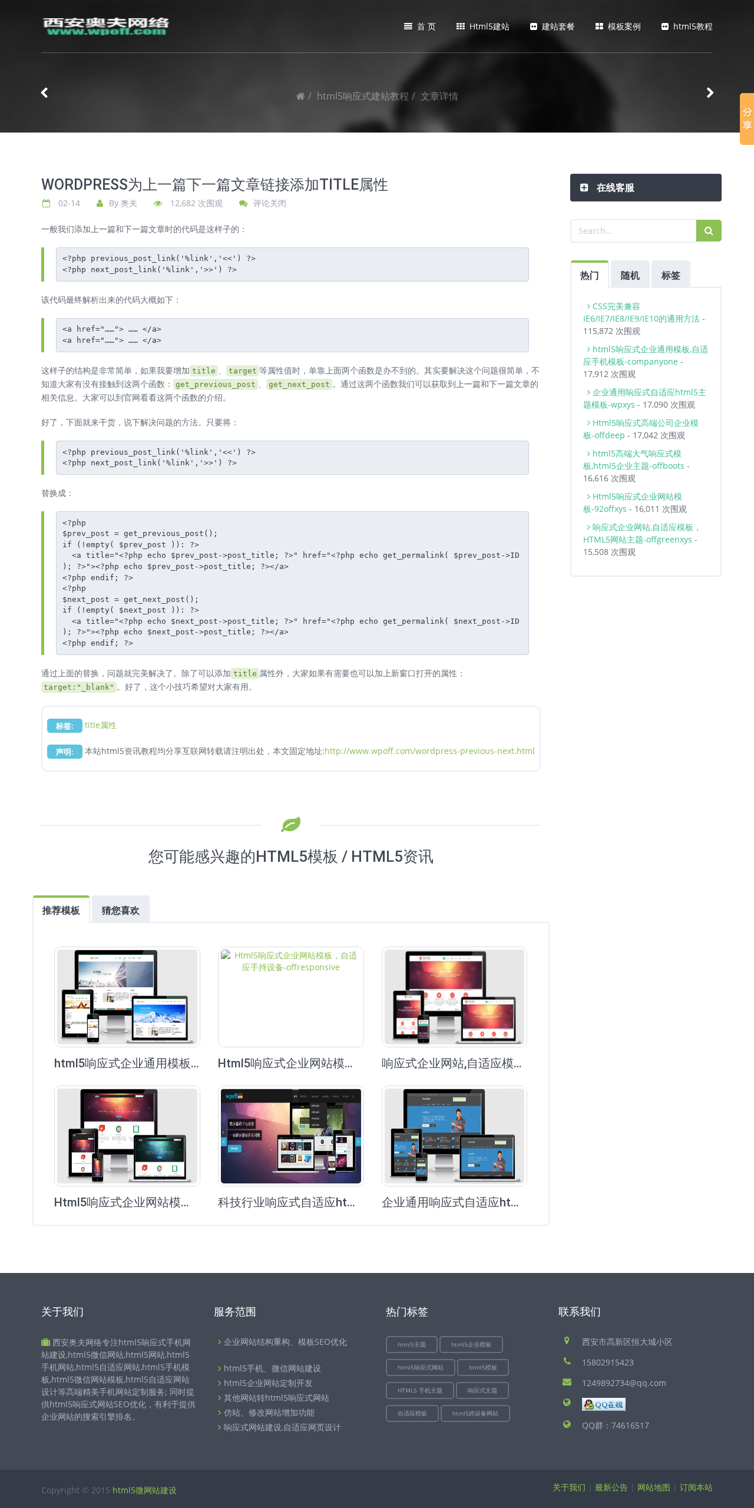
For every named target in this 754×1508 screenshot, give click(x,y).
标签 (671, 275)
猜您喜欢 (121, 910)
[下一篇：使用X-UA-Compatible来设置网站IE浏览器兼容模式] (710, 96)
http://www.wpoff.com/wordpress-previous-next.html (430, 750)
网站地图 (653, 1487)
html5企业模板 (471, 1344)
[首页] (300, 96)
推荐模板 (61, 910)
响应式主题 (482, 1390)
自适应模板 (412, 1413)
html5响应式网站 (421, 1367)
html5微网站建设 (145, 1490)
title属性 (101, 724)
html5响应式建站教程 (363, 96)
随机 (630, 275)
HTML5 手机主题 (420, 1390)
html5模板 (483, 1367)
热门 (589, 275)
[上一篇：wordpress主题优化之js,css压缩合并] (44, 96)
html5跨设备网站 (475, 1413)
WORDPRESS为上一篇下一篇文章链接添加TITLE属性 (214, 184)
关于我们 (569, 1487)
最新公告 (611, 1487)
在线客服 (614, 187)
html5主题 (412, 1344)
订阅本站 (696, 1487)
